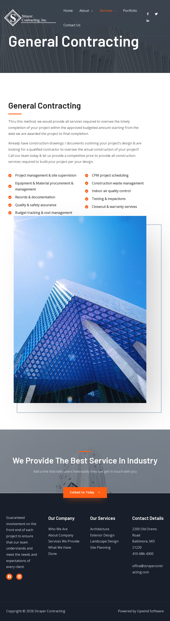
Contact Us (71, 25)
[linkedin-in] (148, 21)
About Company (60, 535)
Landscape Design (104, 541)
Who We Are (58, 529)
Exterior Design (102, 535)
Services (106, 10)
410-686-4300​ (142, 553)
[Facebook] (9, 577)
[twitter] (157, 14)
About (84, 10)
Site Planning (100, 547)
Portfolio (130, 10)
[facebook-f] (149, 14)
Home (68, 10)
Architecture (99, 529)
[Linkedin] (19, 577)
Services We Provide (63, 541)
